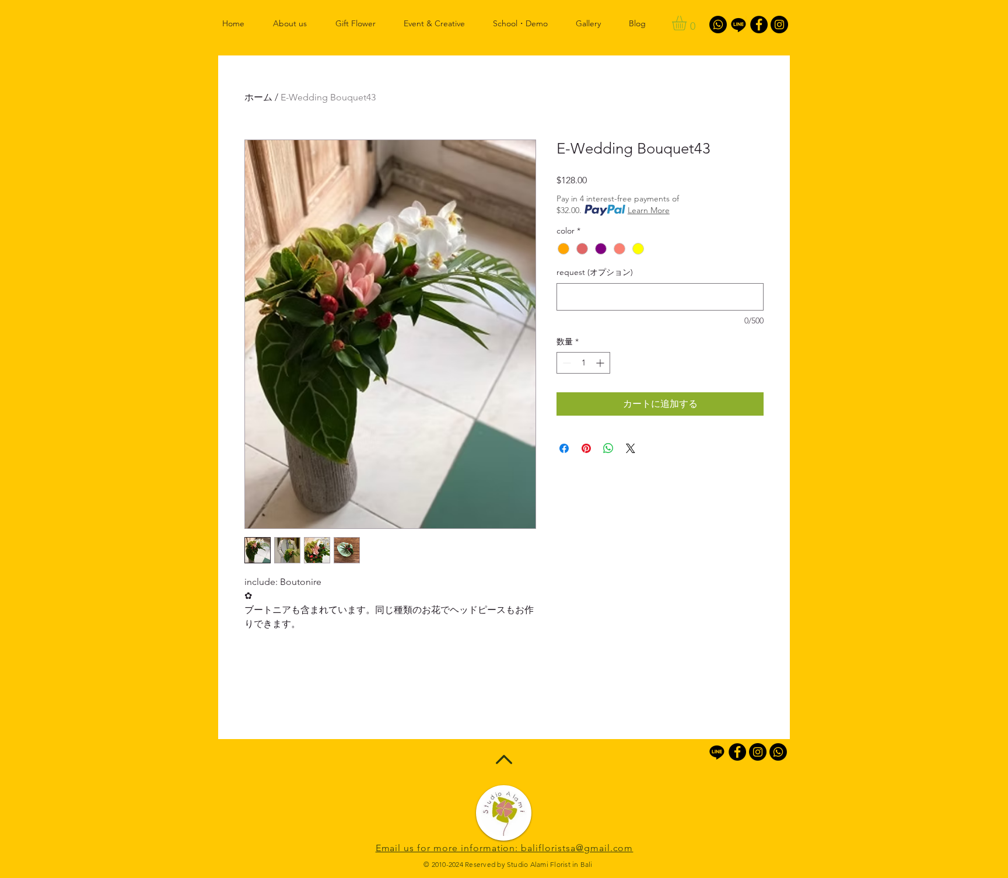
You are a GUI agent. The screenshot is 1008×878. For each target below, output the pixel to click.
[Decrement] (565, 363)
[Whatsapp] (718, 24)
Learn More (649, 210)
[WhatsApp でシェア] (608, 448)
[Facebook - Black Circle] (759, 24)
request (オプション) (594, 272)
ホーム (258, 97)
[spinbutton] (583, 363)
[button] (688, 23)
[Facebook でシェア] (564, 448)
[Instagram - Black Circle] (779, 24)
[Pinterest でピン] (586, 448)
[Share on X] (631, 448)
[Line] (738, 24)
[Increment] (601, 363)
